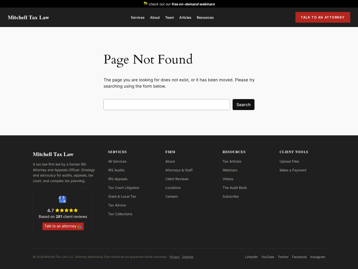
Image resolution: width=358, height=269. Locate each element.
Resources (205, 17)
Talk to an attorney (60, 226)
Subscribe (231, 196)
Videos (228, 179)
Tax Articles (232, 161)
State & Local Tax (122, 196)
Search (243, 104)
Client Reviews (176, 179)
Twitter (283, 257)
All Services (117, 161)
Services (138, 17)
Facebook (299, 257)
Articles (185, 17)
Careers (171, 196)
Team (169, 17)
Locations (173, 188)
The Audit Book (235, 188)
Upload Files (289, 161)
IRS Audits (116, 170)
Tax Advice (117, 205)
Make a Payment (293, 170)
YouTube (267, 257)
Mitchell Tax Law (28, 17)
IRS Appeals (117, 179)
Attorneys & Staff (179, 170)
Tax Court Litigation (123, 188)
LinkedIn (251, 257)
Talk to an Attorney (323, 17)
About (155, 17)
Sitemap (187, 257)
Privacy (175, 257)
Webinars (230, 170)
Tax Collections (120, 214)
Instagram (317, 257)
